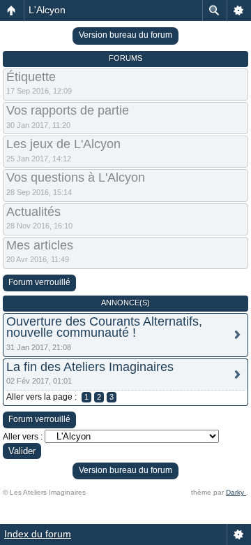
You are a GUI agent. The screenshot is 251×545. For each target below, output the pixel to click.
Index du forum (37, 533)
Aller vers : (23, 437)
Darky (236, 492)
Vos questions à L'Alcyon (75, 177)
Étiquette (31, 77)
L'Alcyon (47, 9)
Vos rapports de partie (67, 110)
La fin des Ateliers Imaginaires (90, 367)
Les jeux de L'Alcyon (63, 144)
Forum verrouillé (39, 282)
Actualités (33, 212)
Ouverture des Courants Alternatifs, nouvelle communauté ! (104, 327)
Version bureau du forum (125, 35)
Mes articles (39, 245)
